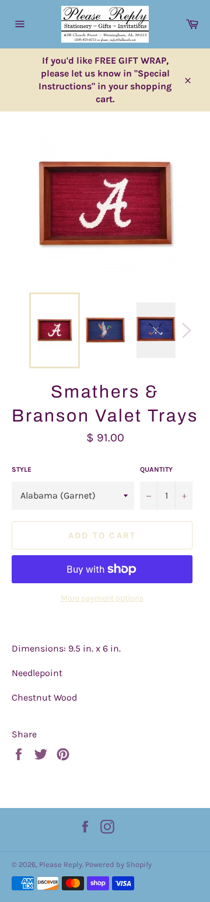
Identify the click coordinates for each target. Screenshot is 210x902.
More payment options (102, 598)
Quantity (156, 469)
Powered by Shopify (118, 864)
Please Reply (60, 864)
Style (22, 469)
